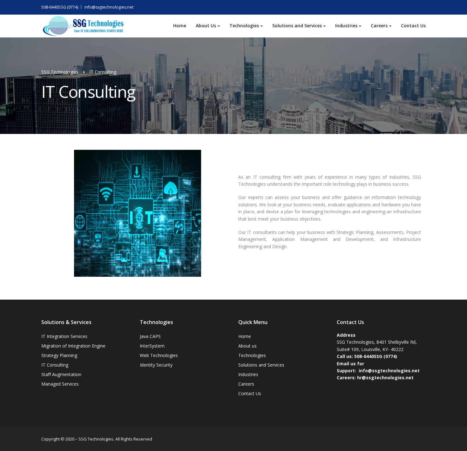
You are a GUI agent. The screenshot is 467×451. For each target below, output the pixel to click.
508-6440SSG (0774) (59, 7)
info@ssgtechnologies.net (109, 7)
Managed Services (60, 384)
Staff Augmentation (61, 374)
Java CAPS (150, 336)
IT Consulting (54, 365)
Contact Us (413, 26)
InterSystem (152, 346)
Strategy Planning (59, 355)
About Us (206, 26)
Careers (379, 26)
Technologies (244, 26)
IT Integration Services (64, 336)
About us (247, 346)
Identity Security (156, 365)
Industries (346, 26)
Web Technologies (159, 355)
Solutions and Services (297, 26)
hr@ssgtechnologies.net (385, 378)
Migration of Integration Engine (73, 346)
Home (179, 26)
